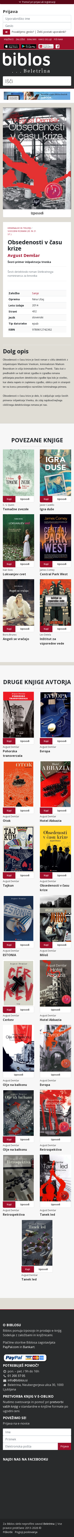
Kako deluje (45, 39)
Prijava (64, 1446)
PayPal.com (11, 1347)
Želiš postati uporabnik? (51, 32)
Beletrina (48, 1524)
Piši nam (58, 39)
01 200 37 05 (16, 1376)
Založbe (20, 39)
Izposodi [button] (37, 213)
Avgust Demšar (24, 255)
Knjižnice (9, 39)
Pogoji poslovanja (26, 1532)
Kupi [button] (9, 499)
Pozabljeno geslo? (23, 32)
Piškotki (8, 1532)
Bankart (29, 1347)
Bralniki (31, 39)
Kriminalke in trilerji (19, 228)
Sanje (35, 293)
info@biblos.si (18, 1380)
